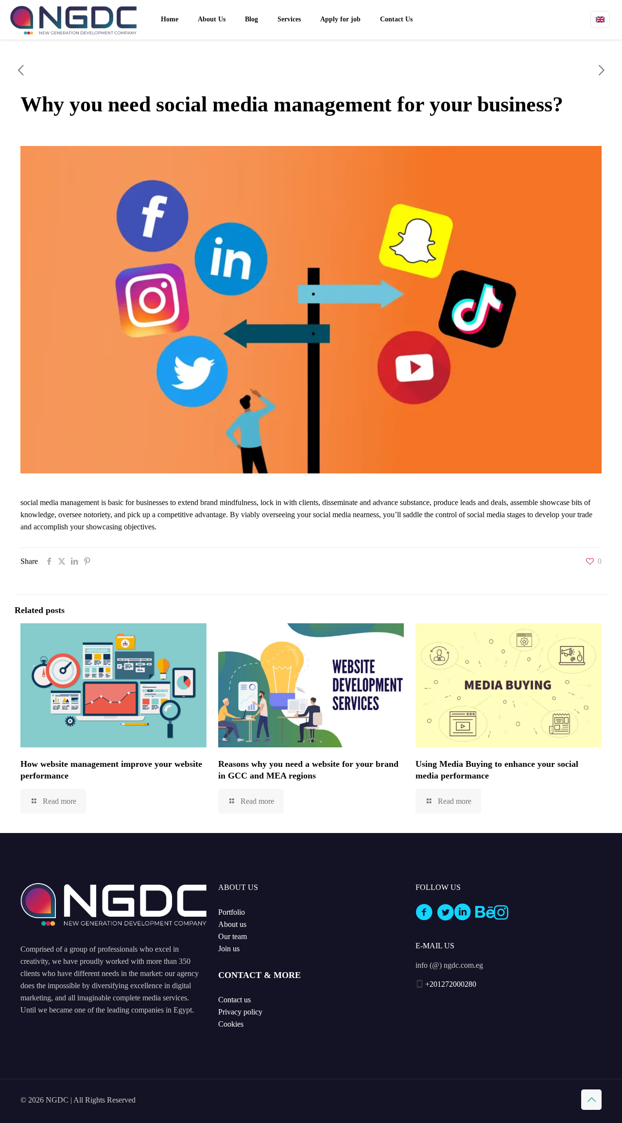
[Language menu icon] (600, 19)
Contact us (234, 1000)
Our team (232, 936)
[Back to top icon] (591, 1099)
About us (232, 924)
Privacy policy (240, 1012)
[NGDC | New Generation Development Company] (73, 19)
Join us (229, 948)
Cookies (230, 1024)
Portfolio (231, 912)
